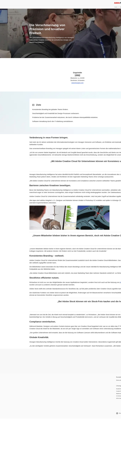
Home (115, 7)
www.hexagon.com (77, 83)
